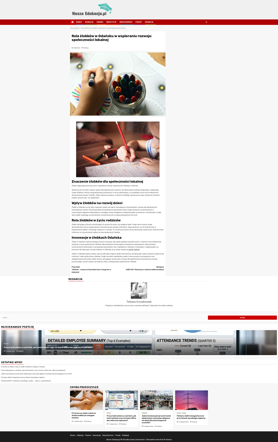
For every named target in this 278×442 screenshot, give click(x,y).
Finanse (100, 22)
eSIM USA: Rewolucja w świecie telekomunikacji (145, 268)
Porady (138, 22)
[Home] (72, 22)
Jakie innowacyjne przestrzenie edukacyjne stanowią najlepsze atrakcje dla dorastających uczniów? (36, 374)
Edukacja (89, 22)
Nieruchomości (126, 22)
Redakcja (149, 22)
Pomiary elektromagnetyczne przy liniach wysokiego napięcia (23, 377)
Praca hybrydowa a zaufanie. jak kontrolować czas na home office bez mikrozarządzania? (48, 347)
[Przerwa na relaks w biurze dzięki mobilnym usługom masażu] (86, 400)
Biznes (79, 22)
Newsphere (150, 440)
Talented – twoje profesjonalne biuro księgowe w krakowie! (91, 269)
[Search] (206, 22)
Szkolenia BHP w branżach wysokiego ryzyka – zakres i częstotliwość (26, 381)
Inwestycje (111, 22)
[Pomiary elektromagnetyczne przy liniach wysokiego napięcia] (191, 400)
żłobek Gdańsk (134, 250)
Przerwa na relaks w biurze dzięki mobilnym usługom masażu (23, 367)
